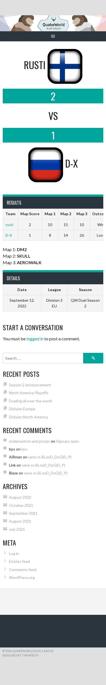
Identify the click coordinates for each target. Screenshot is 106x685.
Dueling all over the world (30, 401)
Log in (14, 553)
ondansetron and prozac (29, 441)
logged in (34, 338)
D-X (8, 235)
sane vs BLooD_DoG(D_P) (49, 457)
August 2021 (20, 521)
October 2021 (21, 505)
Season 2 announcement (30, 384)
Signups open (67, 441)
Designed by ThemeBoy (20, 655)
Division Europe (22, 408)
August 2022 (20, 497)
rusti (9, 224)
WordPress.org (22, 577)
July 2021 (17, 529)
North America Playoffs (28, 392)
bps (24, 449)
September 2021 (23, 513)
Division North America (28, 417)
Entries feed (19, 561)
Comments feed (22, 569)
